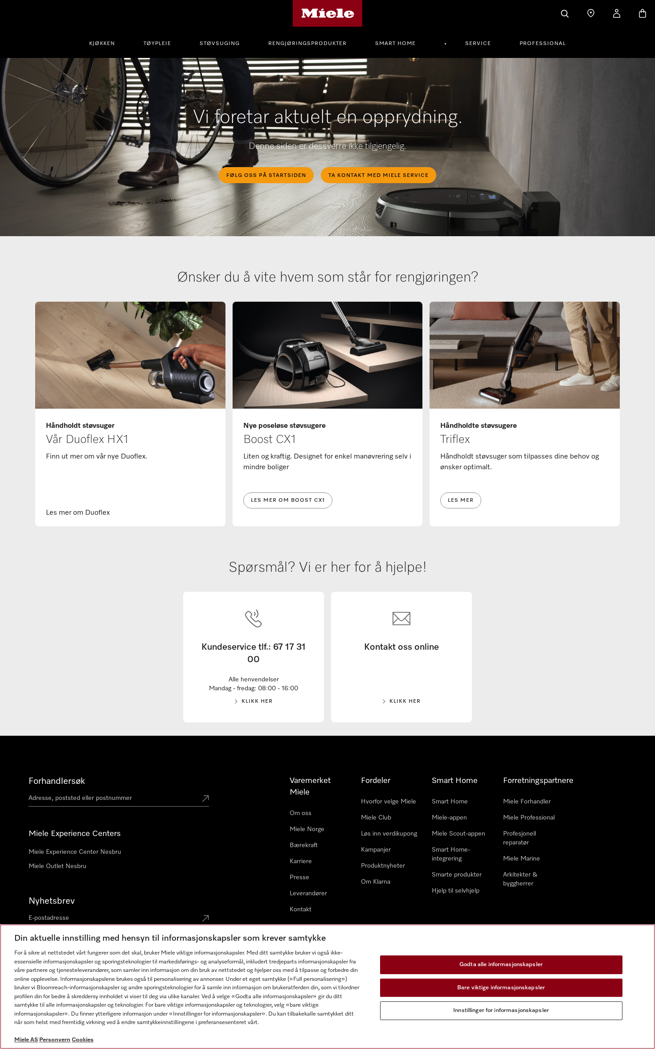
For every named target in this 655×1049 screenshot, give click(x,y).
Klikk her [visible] (257, 701)
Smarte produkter (457, 875)
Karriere (301, 861)
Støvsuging (220, 43)
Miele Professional (529, 818)
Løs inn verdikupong (389, 834)
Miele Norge (307, 829)
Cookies (83, 1040)
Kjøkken (102, 43)
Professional (543, 43)
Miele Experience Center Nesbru (75, 852)
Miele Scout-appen (458, 834)
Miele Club (376, 818)
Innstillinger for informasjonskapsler (501, 1010)
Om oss (300, 813)
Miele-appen (449, 818)
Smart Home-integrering (451, 854)
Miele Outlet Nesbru (57, 866)
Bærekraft (304, 845)
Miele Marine (521, 859)
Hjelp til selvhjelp (455, 891)
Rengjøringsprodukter (307, 43)
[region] (327, 986)
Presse (299, 877)
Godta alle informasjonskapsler (501, 964)
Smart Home (395, 43)
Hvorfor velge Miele (388, 802)
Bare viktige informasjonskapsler (501, 988)
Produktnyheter (383, 866)
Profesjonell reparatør (519, 838)
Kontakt (300, 909)
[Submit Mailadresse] (205, 919)
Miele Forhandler (527, 802)
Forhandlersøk (57, 781)
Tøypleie (157, 43)
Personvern (54, 1040)
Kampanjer (376, 850)
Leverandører (308, 893)
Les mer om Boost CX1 (288, 500)
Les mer (461, 500)
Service (478, 43)
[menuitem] (107, 42)
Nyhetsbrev (52, 901)
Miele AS (26, 1040)
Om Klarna (375, 882)
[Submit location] (205, 799)
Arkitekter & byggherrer (520, 879)
